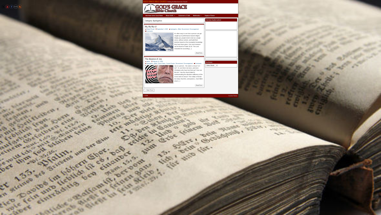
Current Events (170, 63)
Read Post (199, 53)
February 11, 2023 (158, 61)
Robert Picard (150, 29)
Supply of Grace (210, 16)
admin (148, 61)
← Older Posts (149, 90)
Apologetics (173, 29)
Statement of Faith (184, 16)
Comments (150, 31)
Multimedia (196, 16)
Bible (179, 29)
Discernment (185, 29)
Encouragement (194, 29)
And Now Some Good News (154, 16)
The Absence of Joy (153, 59)
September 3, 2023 (162, 29)
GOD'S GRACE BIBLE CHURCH (155, 1)
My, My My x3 (151, 26)
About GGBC (169, 16)
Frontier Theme (233, 96)
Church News (161, 63)
